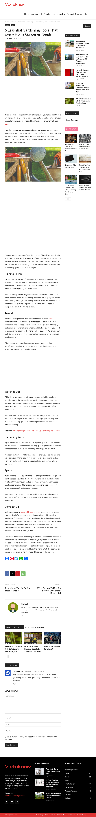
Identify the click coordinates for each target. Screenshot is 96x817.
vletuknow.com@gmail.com (15, 795)
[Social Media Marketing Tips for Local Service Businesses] (69, 43)
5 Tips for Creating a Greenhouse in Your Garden (53, 795)
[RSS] (17, 802)
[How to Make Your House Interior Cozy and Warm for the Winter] (71, 138)
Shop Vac (47, 643)
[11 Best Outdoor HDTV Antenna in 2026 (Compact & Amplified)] (39, 782)
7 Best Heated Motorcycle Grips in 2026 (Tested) (85, 188)
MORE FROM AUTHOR (34, 627)
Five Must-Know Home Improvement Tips (53, 771)
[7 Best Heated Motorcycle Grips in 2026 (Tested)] (85, 179)
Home (7, 22)
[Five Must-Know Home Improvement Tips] (39, 771)
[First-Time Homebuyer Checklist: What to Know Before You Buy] (69, 85)
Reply (14, 684)
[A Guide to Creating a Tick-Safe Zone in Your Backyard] (13, 638)
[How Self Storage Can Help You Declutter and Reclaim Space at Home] (69, 72)
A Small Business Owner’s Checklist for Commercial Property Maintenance (82, 59)
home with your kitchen (30, 512)
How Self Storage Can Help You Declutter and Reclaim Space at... (82, 73)
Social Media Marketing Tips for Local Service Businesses (82, 44)
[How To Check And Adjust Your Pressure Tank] (85, 138)
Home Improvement (33, 14)
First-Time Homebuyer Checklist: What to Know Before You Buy (83, 87)
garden (8, 124)
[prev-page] (6, 656)
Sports (47, 14)
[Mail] (12, 802)
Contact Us (60, 815)
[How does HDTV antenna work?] (71, 158)
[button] (88, 5)
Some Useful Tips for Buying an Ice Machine (17, 589)
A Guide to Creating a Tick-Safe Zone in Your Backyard (13, 649)
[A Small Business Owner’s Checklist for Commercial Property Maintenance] (69, 57)
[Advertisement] (33, 95)
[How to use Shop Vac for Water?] (52, 638)
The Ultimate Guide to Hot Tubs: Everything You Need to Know (70, 190)
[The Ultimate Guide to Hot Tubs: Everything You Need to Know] (71, 179)
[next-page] (9, 656)
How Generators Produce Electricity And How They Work (32, 649)
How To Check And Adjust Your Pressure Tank (84, 147)
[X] (12, 573)
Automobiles (59, 14)
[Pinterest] (17, 573)
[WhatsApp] (23, 573)
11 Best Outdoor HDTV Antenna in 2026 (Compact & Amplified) (52, 783)
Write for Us (71, 815)
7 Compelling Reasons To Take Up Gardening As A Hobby (36, 431)
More (86, 14)
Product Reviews (74, 14)
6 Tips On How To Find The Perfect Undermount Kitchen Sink (49, 590)
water (51, 319)
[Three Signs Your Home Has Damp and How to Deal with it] (85, 158)
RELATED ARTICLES (14, 627)
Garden (13, 22)
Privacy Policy (81, 815)
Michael (9, 38)
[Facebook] (7, 573)
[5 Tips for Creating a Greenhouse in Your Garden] (39, 795)
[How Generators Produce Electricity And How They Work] (33, 638)
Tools (12, 25)
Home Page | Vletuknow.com (45, 815)
